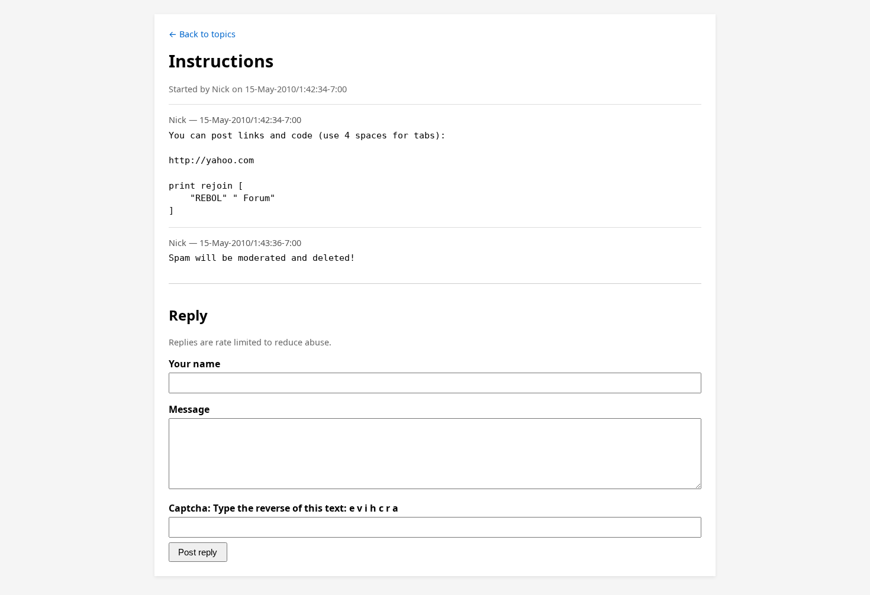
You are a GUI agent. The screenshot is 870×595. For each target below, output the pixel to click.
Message (189, 409)
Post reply (197, 552)
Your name (194, 363)
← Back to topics (202, 34)
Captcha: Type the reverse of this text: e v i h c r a (283, 508)
